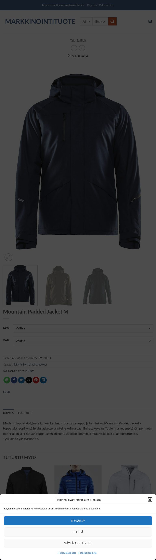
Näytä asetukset (78, 543)
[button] (150, 500)
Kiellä (78, 532)
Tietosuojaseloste (66, 552)
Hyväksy (78, 520)
